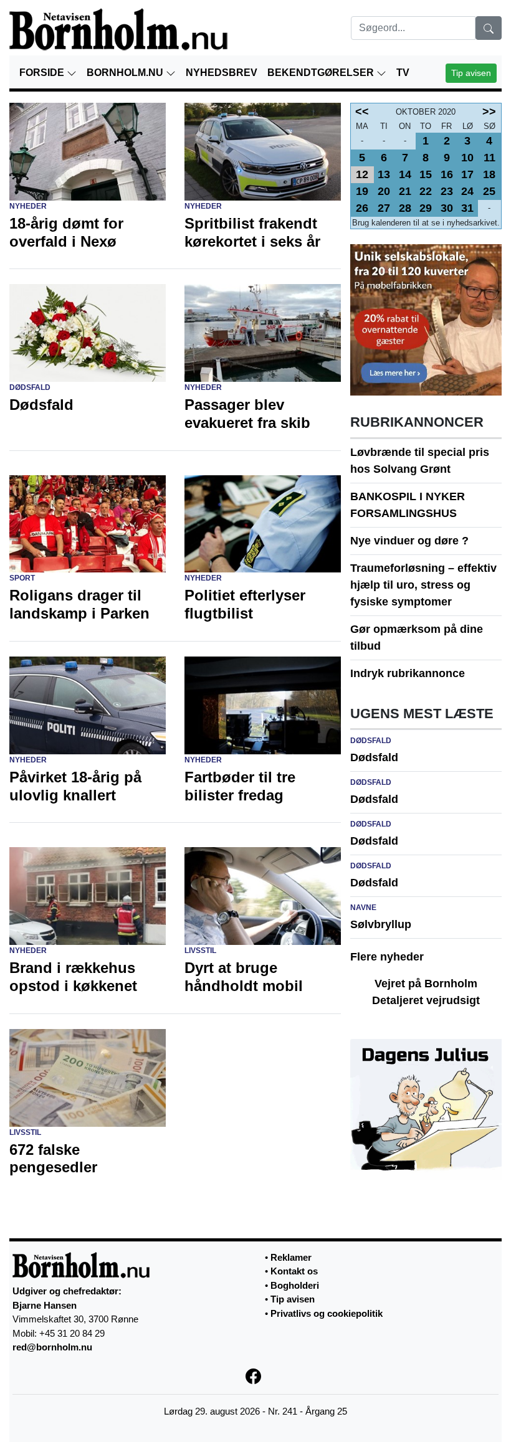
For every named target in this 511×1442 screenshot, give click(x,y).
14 (405, 174)
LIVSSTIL (200, 950)
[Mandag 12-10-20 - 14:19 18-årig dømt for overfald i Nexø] (87, 151)
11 (489, 157)
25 (489, 191)
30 (447, 208)
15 (425, 174)
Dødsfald (374, 757)
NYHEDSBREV (221, 72)
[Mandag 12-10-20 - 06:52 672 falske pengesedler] (87, 1077)
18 (489, 174)
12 (362, 174)
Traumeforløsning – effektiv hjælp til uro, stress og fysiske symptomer (423, 585)
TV (402, 72)
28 (405, 208)
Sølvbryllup (380, 924)
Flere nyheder (387, 957)
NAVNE (363, 907)
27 (384, 208)
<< (362, 111)
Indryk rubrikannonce (407, 673)
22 (425, 191)
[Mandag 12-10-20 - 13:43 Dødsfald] (87, 332)
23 (447, 191)
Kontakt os (294, 1271)
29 (425, 208)
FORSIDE (43, 72)
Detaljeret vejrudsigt (426, 1000)
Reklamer (291, 1257)
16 (447, 174)
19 (362, 191)
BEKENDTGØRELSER (321, 72)
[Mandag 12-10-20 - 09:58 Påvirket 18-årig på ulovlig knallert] (87, 704)
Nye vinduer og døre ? (409, 540)
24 (467, 191)
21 (405, 191)
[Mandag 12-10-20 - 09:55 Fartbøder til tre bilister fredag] (262, 704)
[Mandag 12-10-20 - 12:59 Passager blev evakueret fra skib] (262, 332)
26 (362, 208)
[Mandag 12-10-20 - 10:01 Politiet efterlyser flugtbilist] (262, 523)
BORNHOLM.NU (126, 72)
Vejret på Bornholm (426, 983)
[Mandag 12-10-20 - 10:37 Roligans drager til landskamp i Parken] (87, 523)
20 (384, 191)
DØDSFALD (29, 387)
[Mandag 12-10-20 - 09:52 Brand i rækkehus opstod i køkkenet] (87, 895)
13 (384, 174)
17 (467, 174)
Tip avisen (471, 73)
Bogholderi (294, 1285)
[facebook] (256, 1375)
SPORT (22, 578)
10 (467, 157)
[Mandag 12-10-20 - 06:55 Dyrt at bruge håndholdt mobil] (262, 895)
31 (467, 208)
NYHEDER (28, 206)
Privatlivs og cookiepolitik (326, 1313)
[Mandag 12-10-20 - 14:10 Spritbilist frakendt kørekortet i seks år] (262, 151)
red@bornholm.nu (52, 1347)
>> (489, 111)
